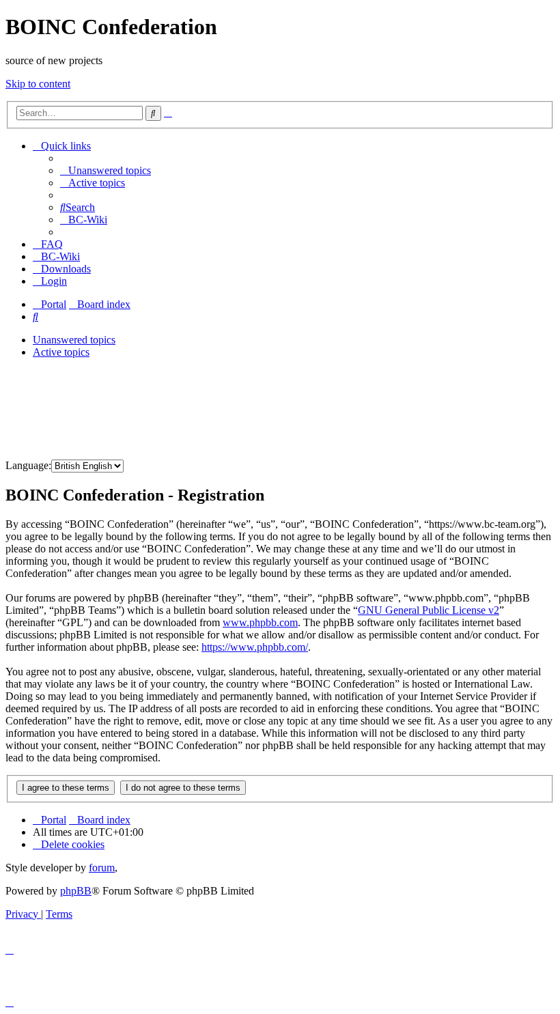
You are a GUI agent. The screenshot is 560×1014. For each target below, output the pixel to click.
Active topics (61, 352)
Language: (28, 465)
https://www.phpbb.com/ (254, 647)
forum (102, 867)
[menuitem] (105, 170)
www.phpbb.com (260, 622)
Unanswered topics (74, 340)
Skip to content (37, 83)
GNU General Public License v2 (428, 610)
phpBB (76, 891)
